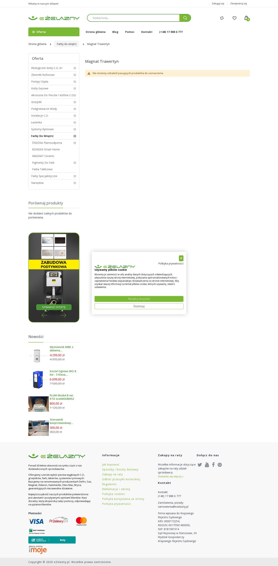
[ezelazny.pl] (53, 18)
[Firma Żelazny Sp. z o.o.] (60, 455)
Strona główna (37, 44)
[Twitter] (200, 464)
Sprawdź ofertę (54, 307)
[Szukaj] (185, 17)
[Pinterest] (220, 464)
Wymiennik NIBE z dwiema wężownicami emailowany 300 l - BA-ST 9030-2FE (62, 348)
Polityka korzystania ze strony (123, 499)
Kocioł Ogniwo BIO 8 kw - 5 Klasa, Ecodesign (63, 373)
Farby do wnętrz (67, 44)
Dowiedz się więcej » (170, 476)
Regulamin (109, 484)
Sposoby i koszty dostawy (120, 469)
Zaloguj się (218, 3)
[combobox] (133, 17)
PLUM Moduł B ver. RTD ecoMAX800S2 (62, 397)
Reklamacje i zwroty (116, 489)
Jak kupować (111, 464)
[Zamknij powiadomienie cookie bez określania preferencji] (181, 258)
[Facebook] (213, 464)
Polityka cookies (113, 494)
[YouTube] (207, 464)
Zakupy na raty (112, 474)
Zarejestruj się (238, 3)
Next (63, 315)
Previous (44, 315)
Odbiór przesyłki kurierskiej (121, 479)
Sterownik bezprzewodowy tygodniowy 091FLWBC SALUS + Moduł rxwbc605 (62, 421)
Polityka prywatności (116, 504)
